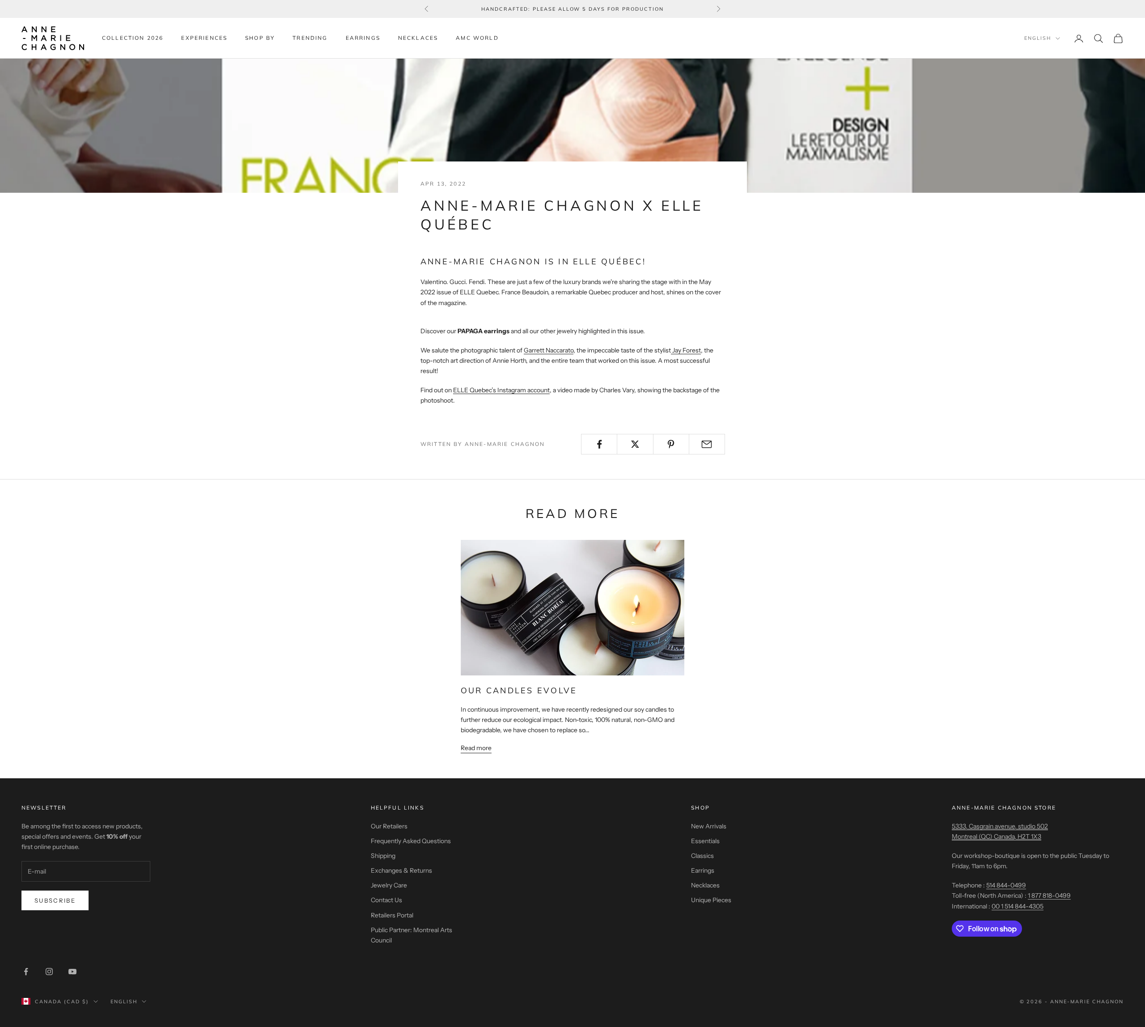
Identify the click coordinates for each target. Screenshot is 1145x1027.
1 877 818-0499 (1049, 895)
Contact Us (386, 900)
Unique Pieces (711, 900)
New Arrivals (708, 826)
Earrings (363, 37)
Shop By (260, 37)
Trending (310, 37)
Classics (702, 856)
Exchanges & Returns (401, 870)
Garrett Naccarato (548, 350)
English (1037, 38)
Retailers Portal (392, 915)
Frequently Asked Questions (411, 841)
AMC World (477, 37)
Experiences (204, 37)
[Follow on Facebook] (25, 971)
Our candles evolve (519, 690)
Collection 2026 (132, 37)
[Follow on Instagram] (49, 971)
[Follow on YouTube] (72, 971)
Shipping (383, 856)
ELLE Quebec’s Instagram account (501, 390)
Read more (476, 748)
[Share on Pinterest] (671, 444)
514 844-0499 (1006, 885)
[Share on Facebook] (599, 444)
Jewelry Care (389, 885)
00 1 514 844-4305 (1017, 906)
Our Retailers (389, 826)
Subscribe (55, 900)
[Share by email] (707, 444)
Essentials (705, 841)
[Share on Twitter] (635, 444)
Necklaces (418, 37)
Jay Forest (686, 350)
